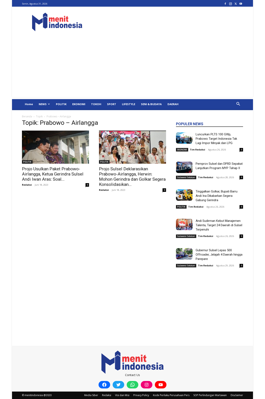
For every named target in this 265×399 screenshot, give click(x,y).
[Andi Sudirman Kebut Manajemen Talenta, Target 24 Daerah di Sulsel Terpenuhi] (184, 224)
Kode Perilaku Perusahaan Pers (171, 395)
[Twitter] (235, 3)
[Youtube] (240, 3)
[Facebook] (225, 3)
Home (29, 104)
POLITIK (61, 104)
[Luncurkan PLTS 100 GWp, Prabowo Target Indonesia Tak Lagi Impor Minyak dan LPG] (184, 138)
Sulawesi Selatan (186, 177)
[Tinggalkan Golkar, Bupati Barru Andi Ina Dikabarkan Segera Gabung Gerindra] (184, 195)
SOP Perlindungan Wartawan (210, 395)
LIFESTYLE (128, 104)
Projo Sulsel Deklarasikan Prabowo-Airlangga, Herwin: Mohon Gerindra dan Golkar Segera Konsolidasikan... (132, 176)
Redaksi (27, 184)
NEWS (43, 104)
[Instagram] (230, 3)
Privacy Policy (141, 395)
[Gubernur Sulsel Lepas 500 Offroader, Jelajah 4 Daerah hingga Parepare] (184, 254)
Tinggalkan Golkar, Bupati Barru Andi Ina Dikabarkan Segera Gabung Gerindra (216, 196)
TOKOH (96, 104)
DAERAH (172, 104)
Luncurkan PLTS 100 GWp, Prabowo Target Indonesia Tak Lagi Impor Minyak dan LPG (216, 138)
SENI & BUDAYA (151, 104)
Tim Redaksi (197, 149)
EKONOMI (78, 104)
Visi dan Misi (122, 395)
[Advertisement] (132, 68)
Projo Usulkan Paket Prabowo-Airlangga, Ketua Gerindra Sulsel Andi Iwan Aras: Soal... (52, 174)
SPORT (111, 104)
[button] (238, 104)
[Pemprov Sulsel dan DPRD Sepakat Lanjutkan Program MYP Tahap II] (184, 167)
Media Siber (91, 395)
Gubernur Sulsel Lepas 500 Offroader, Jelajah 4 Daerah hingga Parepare (219, 254)
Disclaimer (237, 395)
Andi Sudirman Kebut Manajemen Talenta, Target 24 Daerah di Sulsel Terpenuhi (219, 225)
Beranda (27, 116)
